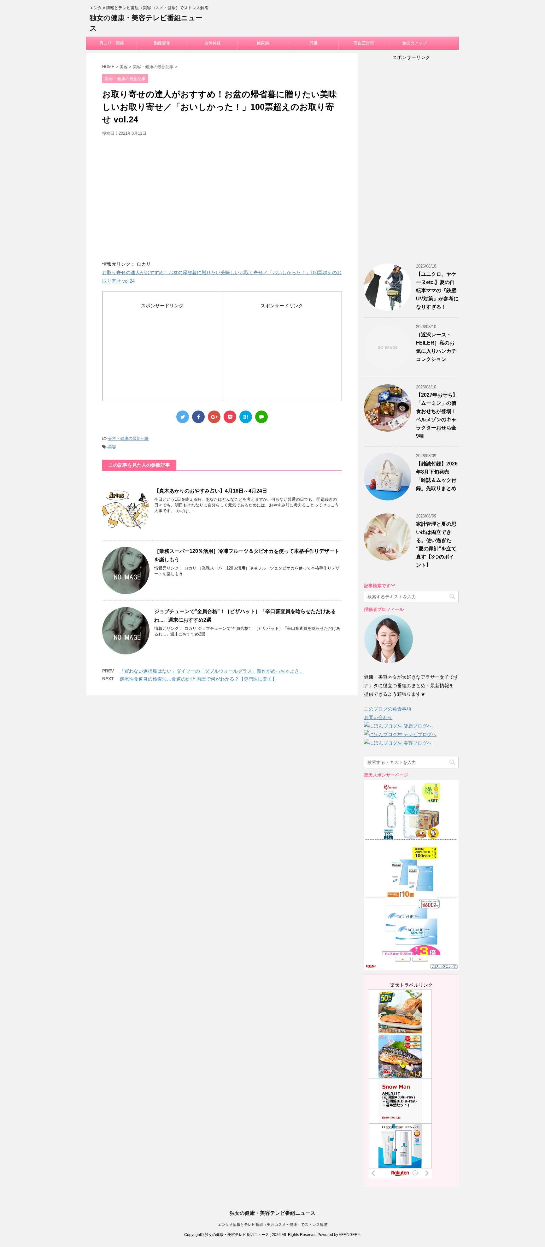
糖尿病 (263, 43)
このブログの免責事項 (387, 709)
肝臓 (313, 43)
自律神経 (212, 43)
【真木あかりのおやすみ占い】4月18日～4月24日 (210, 490)
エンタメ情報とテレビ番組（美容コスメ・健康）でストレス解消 (272, 1224)
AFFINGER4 (349, 1234)
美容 (112, 447)
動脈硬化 (162, 43)
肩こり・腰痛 (111, 43)
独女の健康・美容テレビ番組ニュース (272, 1213)
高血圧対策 (364, 43)
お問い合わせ (378, 717)
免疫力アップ (414, 43)
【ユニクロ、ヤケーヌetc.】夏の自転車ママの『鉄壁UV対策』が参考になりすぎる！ (437, 290)
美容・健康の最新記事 (128, 438)
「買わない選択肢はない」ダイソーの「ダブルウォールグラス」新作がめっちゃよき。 (212, 671)
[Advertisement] (222, 201)
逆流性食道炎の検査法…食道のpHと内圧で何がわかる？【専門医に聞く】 (198, 679)
